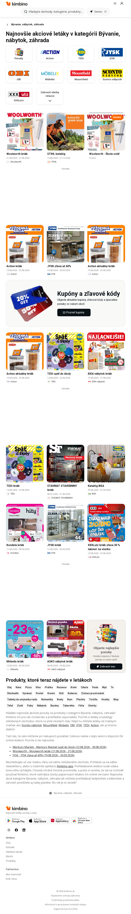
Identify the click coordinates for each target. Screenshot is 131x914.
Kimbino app (65, 766)
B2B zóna (11, 878)
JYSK (79, 725)
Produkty (11, 860)
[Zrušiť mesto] (105, 11)
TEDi (86, 725)
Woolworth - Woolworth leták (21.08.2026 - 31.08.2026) (47, 751)
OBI (72, 725)
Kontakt (10, 847)
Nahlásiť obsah (14, 851)
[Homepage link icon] (50, 793)
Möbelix (64, 725)
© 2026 (65, 891)
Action (95, 725)
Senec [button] (98, 11)
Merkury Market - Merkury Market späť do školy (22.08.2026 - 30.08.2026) (59, 747)
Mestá (9, 856)
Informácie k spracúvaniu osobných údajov (65, 904)
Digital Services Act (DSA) (65, 909)
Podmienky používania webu (65, 900)
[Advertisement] (68, 194)
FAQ (8, 842)
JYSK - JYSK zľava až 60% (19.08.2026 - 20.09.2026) (43, 755)
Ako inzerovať (13, 874)
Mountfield (50, 725)
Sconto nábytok (32, 725)
